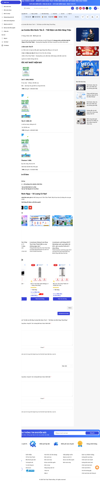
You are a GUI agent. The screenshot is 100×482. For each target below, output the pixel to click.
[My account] (97, 16)
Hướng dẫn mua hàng (87, 457)
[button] (21, 207)
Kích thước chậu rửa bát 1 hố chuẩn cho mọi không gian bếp (92, 86)
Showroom (28, 467)
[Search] (72, 8)
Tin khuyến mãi (29, 462)
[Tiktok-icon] (87, 8)
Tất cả (69, 307)
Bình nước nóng (67, 462)
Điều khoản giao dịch (31, 459)
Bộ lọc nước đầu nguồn (50, 462)
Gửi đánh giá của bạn (64, 313)
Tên (8, 347)
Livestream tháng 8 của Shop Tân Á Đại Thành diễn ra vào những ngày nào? (39, 244)
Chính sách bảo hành (87, 465)
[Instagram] (83, 8)
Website (9, 405)
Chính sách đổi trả (86, 467)
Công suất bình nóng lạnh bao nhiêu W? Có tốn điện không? (92, 95)
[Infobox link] (92, 17)
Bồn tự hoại (47, 465)
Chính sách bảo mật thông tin (89, 473)
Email (42, 347)
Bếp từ (46, 473)
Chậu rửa (46, 470)
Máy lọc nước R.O (67, 457)
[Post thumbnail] (81, 87)
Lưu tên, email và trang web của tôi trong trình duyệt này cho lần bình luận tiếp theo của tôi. (32, 354)
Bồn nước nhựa (48, 459)
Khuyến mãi (38, 36)
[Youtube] (80, 8)
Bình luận (10, 380)
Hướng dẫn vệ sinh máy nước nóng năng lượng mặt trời (92, 112)
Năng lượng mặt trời (49, 467)
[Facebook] (77, 8)
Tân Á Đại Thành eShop (49, 479)
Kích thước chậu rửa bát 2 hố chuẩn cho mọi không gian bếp (92, 103)
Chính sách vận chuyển (87, 459)
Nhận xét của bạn (12, 329)
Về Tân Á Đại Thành (30, 457)
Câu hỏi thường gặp (86, 470)
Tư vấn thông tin (30, 465)
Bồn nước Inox (47, 457)
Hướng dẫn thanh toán (87, 462)
